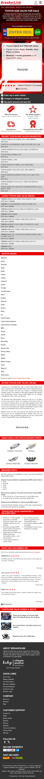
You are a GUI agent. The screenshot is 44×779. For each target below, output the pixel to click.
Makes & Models (10, 7)
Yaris (2, 371)
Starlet (3, 358)
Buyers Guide (7, 718)
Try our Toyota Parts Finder (21, 378)
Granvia (3, 301)
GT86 (3, 305)
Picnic (3, 331)
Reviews (5, 702)
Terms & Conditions (9, 728)
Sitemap (5, 733)
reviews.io (37, 552)
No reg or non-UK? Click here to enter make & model (22, 38)
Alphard (3, 258)
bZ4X (3, 271)
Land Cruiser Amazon (8, 321)
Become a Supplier (9, 684)
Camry (3, 274)
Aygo (3, 268)
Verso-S (3, 368)
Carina (3, 278)
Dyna (3, 295)
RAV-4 (3, 355)
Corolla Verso (5, 291)
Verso (3, 365)
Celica (3, 284)
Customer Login (8, 689)
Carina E (4, 281)
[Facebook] (5, 743)
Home (2, 7)
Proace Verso (5, 351)
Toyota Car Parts (20, 7)
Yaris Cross (5, 375)
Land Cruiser (5, 318)
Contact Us (6, 713)
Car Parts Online (8, 682)
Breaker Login (7, 691)
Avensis (4, 264)
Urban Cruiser (6, 361)
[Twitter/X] (8, 743)
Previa (3, 335)
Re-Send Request (9, 687)
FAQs (5, 716)
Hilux (3, 311)
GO (37, 32)
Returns (5, 723)
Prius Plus (4, 341)
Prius (3, 338)
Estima (3, 298)
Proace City (5, 348)
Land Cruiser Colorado (9, 325)
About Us (6, 699)
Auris (3, 261)
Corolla (3, 288)
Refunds (5, 725)
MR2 (2, 328)
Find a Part (6, 677)
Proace (3, 345)
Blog (4, 704)
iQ (1, 315)
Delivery (5, 721)
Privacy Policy (7, 730)
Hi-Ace (3, 308)
